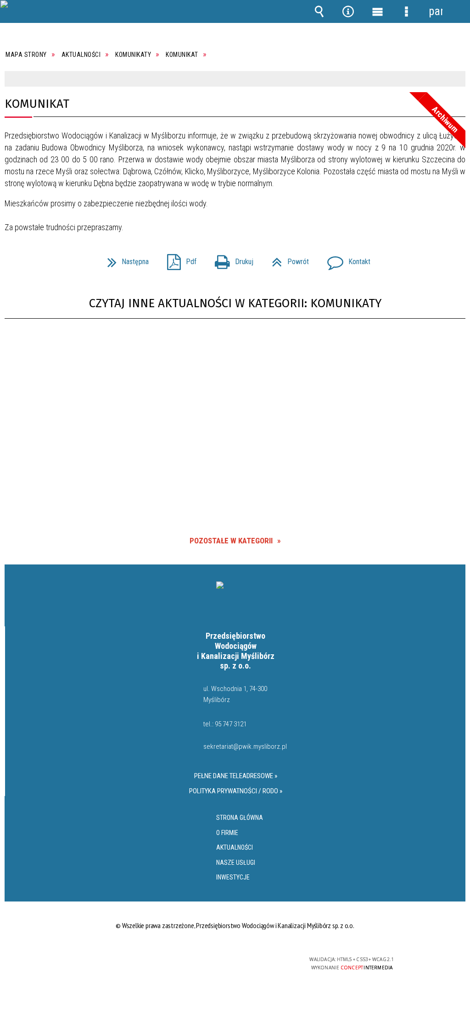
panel (435, 11)
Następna (124, 259)
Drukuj (230, 259)
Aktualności (234, 847)
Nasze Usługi (235, 862)
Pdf (178, 259)
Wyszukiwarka (319, 11)
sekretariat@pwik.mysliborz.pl (244, 747)
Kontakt (345, 259)
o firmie (227, 832)
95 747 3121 (230, 724)
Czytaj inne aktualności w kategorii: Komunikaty (235, 303)
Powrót (286, 259)
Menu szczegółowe (407, 11)
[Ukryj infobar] (457, 79)
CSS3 (233, 963)
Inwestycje (233, 877)
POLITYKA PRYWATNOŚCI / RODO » (235, 791)
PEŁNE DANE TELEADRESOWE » (235, 776)
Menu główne (377, 11)
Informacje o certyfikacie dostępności (117, 965)
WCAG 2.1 (261, 963)
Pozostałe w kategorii (231, 540)
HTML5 (219, 963)
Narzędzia (348, 11)
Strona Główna (239, 817)
